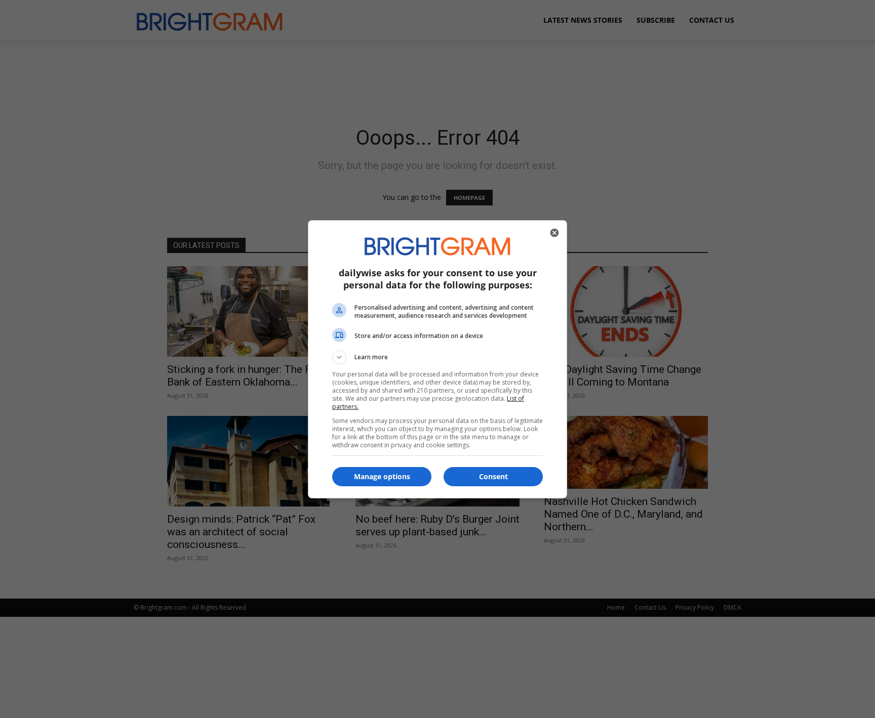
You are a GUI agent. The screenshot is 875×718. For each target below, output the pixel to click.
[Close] (554, 233)
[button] (437, 357)
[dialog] (437, 359)
